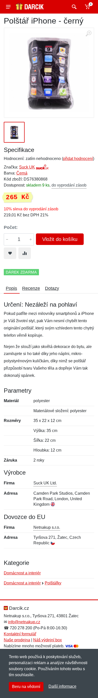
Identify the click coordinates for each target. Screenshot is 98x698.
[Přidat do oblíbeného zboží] (10, 253)
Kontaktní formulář (20, 634)
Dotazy (52, 288)
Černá (21, 173)
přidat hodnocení (78, 158)
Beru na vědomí (26, 686)
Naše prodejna (17, 640)
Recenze (31, 288)
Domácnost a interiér (22, 573)
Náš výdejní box (47, 640)
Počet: (11, 227)
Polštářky (53, 583)
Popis (11, 288)
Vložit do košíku (59, 239)
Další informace (62, 686)
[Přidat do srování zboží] (24, 253)
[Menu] (8, 6)
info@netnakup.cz (24, 622)
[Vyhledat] (73, 7)
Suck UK (27, 167)
